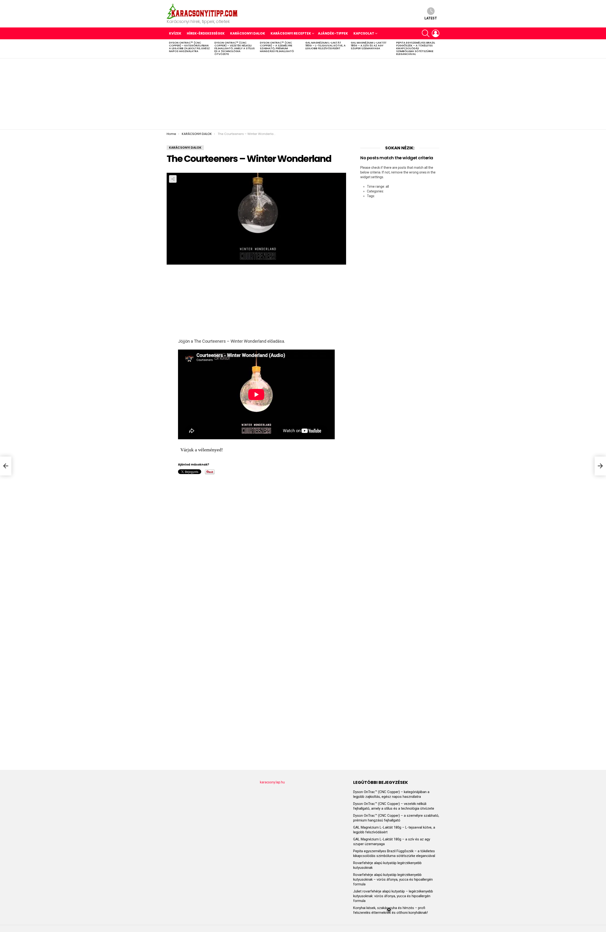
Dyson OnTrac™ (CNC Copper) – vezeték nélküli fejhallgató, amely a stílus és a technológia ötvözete (234, 48)
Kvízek (175, 33)
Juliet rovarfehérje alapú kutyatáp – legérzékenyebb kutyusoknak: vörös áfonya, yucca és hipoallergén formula (393, 896)
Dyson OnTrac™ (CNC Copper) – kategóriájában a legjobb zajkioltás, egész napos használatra (189, 47)
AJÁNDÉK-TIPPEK (333, 33)
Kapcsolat (363, 33)
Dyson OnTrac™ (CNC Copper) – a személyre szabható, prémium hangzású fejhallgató (277, 47)
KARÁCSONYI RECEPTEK (291, 33)
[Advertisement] (303, 94)
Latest (430, 18)
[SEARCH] (425, 33)
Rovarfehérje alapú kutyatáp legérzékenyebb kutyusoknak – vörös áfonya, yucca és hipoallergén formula (393, 879)
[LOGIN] (435, 33)
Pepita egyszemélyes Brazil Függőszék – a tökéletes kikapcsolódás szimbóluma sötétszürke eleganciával (415, 48)
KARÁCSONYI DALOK (247, 33)
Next (437, 48)
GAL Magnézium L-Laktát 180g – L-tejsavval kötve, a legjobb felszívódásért (325, 45)
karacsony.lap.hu (272, 782)
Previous (169, 48)
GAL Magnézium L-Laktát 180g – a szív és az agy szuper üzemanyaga (369, 45)
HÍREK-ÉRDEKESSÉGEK (206, 33)
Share (173, 179)
